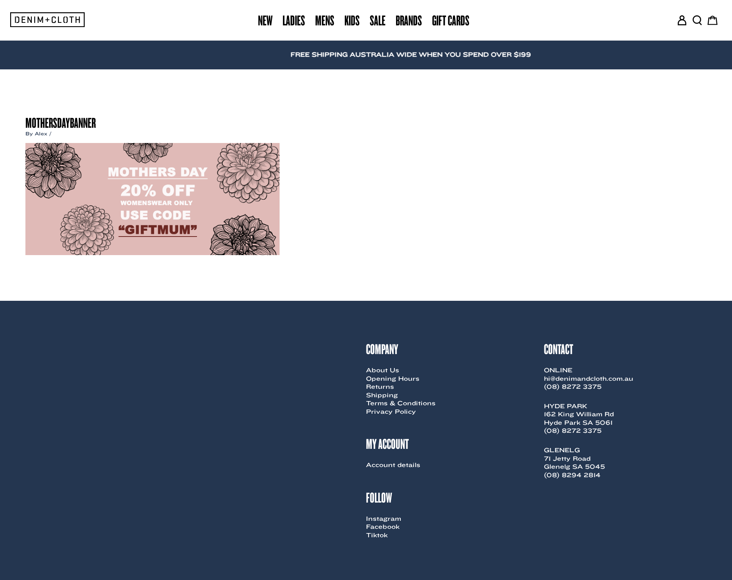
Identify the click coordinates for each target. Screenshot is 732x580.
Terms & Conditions (400, 403)
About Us (382, 370)
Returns (380, 386)
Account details (393, 465)
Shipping (382, 395)
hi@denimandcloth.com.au (588, 378)
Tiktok (377, 535)
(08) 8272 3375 (573, 386)
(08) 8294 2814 (572, 475)
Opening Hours (392, 378)
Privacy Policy (391, 411)
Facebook (382, 527)
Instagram (383, 518)
